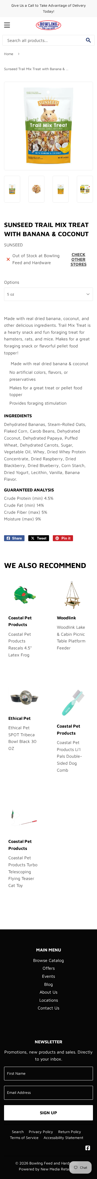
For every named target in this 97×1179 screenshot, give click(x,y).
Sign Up (48, 1112)
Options (11, 282)
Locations (48, 1000)
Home (8, 54)
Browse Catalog (48, 960)
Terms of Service (24, 1137)
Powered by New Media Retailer (46, 1169)
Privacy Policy (41, 1132)
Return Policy (69, 1132)
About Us (48, 992)
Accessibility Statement (63, 1137)
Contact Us (48, 1007)
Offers (49, 968)
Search (18, 1132)
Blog (48, 984)
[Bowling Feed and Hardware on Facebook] (87, 1148)
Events (48, 976)
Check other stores (78, 259)
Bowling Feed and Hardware (53, 1163)
